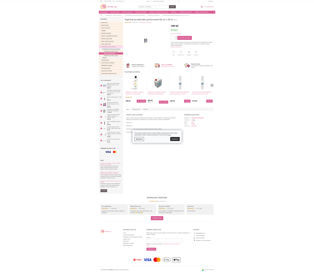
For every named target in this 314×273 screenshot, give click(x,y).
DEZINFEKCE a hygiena (106, 65)
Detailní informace (176, 47)
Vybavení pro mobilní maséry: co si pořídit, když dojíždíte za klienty (110, 172)
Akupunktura (104, 22)
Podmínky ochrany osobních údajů (132, 237)
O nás (147, 1)
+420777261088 (200, 235)
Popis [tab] (127, 109)
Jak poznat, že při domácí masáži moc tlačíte (110, 181)
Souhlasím (174, 139)
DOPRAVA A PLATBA (128, 243)
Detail (187, 101)
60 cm (193, 124)
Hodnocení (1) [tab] (136, 109)
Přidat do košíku (185, 38)
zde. (169, 135)
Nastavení (139, 139)
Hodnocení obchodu (157, 197)
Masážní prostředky (106, 33)
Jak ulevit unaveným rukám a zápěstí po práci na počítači (110, 164)
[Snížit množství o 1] (176, 39)
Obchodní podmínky (158, 1)
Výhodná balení (105, 60)
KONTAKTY (126, 241)
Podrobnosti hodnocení (145, 22)
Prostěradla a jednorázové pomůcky (111, 49)
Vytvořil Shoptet (209, 269)
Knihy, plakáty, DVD (106, 44)
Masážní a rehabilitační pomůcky (109, 36)
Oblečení (105, 57)
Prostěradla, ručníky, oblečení (108, 46)
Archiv (104, 190)
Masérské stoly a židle (106, 38)
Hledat (172, 6)
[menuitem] (104, 12)
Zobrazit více (157, 218)
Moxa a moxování (105, 28)
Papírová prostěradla (109, 53)
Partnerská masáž (105, 68)
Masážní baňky (105, 25)
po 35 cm (194, 126)
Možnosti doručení (176, 33)
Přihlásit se (151, 249)
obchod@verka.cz (200, 233)
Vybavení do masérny (106, 71)
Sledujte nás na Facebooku (203, 240)
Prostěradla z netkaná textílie (111, 51)
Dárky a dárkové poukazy (107, 41)
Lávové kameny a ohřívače (107, 62)
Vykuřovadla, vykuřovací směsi (108, 73)
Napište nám (126, 239)
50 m (193, 122)
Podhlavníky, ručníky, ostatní (111, 55)
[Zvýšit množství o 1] (176, 37)
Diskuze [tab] (145, 109)
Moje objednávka (127, 245)
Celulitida (103, 30)
